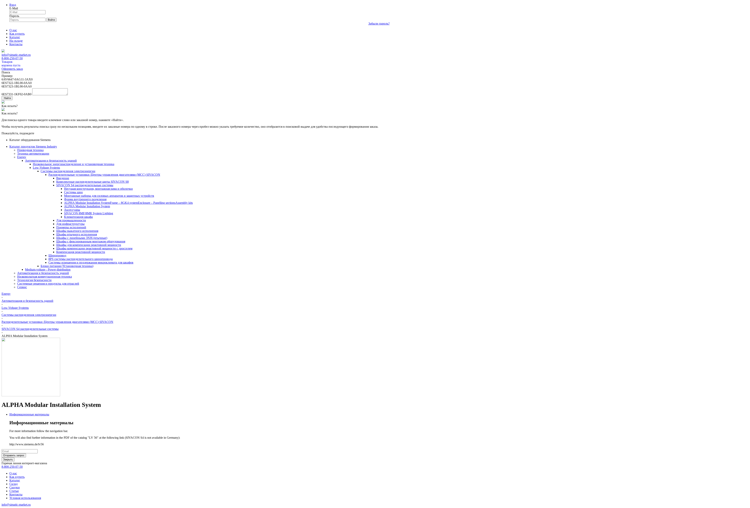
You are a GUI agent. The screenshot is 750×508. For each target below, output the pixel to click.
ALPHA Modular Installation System (87, 202)
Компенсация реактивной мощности (80, 252)
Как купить (17, 33)
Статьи (14, 491)
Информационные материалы (29, 414)
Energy (21, 157)
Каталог (14, 37)
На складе (16, 40)
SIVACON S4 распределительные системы (84, 185)
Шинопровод (57, 255)
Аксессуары (72, 209)
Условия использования (25, 498)
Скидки (14, 487)
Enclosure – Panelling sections (156, 202)
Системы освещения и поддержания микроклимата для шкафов (90, 262)
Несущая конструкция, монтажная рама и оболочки (98, 188)
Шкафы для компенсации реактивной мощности (88, 245)
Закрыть (8, 459)
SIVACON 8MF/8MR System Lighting (88, 213)
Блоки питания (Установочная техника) (67, 266)
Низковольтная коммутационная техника (44, 276)
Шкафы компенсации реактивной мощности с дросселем (94, 248)
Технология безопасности (34, 280)
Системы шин (73, 192)
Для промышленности (71, 220)
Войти (51, 19)
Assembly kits (184, 202)
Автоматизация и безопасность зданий (51, 160)
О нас (13, 30)
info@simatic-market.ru (16, 54)
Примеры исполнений (71, 227)
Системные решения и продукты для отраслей (48, 283)
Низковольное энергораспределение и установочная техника (73, 164)
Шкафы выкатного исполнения (77, 231)
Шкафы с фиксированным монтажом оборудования (90, 241)
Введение (62, 178)
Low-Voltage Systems (46, 167)
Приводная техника (30, 150)
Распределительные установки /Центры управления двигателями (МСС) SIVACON (104, 174)
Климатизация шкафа (78, 216)
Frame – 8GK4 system (124, 202)
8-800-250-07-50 (12, 58)
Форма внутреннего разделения (85, 199)
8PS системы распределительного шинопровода (80, 259)
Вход (12, 4)
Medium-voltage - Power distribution (48, 269)
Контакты (15, 44)
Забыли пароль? (379, 23)
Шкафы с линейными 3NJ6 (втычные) (81, 238)
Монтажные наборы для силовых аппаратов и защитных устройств (109, 195)
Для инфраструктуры (70, 223)
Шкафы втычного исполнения (76, 234)
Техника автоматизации (33, 153)
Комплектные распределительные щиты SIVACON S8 (92, 181)
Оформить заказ (12, 68)
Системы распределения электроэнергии (68, 171)
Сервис (22, 287)
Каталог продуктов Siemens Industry (33, 146)
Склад (13, 484)
